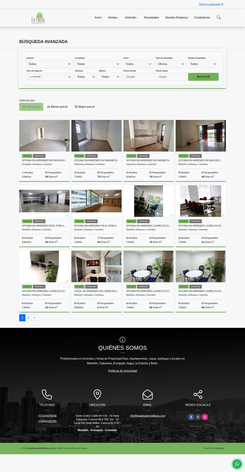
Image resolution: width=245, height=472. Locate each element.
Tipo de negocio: (34, 71)
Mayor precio (86, 106)
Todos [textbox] (32, 64)
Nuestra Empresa (176, 17)
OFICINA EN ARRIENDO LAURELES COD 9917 (200, 291)
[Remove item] (31, 77)
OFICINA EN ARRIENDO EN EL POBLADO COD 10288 (44, 225)
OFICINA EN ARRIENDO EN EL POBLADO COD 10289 (96, 225)
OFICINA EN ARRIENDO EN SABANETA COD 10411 (96, 160)
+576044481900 (47, 421)
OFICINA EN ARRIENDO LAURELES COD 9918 (148, 291)
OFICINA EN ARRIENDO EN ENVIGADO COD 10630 (44, 160)
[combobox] (49, 64)
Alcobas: (79, 71)
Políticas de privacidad (122, 370)
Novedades (151, 17)
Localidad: (80, 58)
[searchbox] (30, 82)
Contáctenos (202, 17)
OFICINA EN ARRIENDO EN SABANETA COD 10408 (148, 160)
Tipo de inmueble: (164, 58)
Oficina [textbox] (162, 64)
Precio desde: (129, 71)
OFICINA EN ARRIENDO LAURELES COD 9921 (200, 225)
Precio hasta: (162, 71)
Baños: (102, 71)
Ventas (112, 17)
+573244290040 (47, 415)
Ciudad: (30, 58)
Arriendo (130, 17)
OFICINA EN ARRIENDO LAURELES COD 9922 (148, 225)
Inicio (98, 17)
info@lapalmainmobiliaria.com (147, 415)
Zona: (126, 58)
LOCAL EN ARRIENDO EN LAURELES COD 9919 (96, 291)
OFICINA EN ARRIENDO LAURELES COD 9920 (44, 291)
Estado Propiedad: (197, 58)
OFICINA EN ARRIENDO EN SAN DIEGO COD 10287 (200, 160)
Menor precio (59, 106)
